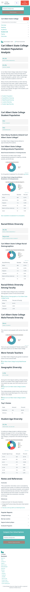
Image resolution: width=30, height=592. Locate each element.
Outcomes (4, 36)
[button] (26, 18)
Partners (3, 570)
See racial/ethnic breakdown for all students (12, 215)
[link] (15, 25)
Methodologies (4, 566)
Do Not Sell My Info (6, 583)
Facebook (4, 575)
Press (2, 560)
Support (3, 563)
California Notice (5, 581)
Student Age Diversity (8, 104)
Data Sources (4, 565)
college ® (6, 2)
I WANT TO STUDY (7, 535)
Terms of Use (4, 578)
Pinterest (3, 573)
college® (4, 555)
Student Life (4, 32)
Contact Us (3, 561)
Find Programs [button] (24, 2)
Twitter (3, 571)
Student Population (7, 96)
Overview (3, 25)
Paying (3, 34)
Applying (3, 27)
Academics (4, 29)
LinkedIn (3, 576)
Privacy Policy (4, 580)
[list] (15, 25)
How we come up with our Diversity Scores (13, 507)
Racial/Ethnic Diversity (8, 98)
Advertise (3, 568)
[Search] (16, 2)
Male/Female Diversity (8, 100)
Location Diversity (7, 102)
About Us (3, 558)
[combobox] (16, 2)
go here (26, 174)
